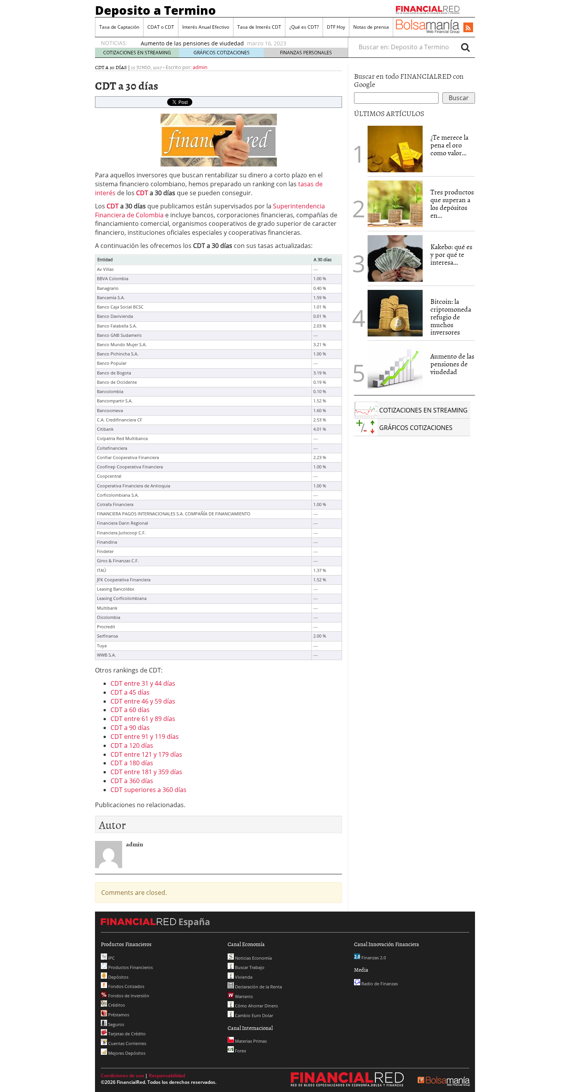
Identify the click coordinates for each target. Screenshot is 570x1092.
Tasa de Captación (119, 27)
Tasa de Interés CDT (259, 27)
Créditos (116, 1005)
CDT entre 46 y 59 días (143, 701)
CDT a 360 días (132, 781)
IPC (111, 958)
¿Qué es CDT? (304, 27)
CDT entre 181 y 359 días (146, 772)
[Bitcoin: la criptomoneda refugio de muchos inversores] (395, 313)
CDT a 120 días (132, 745)
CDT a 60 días (130, 709)
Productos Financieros (130, 967)
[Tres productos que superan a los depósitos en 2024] (395, 203)
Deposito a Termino (155, 10)
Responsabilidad (167, 1075)
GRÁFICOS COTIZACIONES (221, 52)
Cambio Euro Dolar (253, 1015)
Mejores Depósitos (126, 1053)
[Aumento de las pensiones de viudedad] (395, 368)
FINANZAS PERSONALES (306, 52)
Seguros (115, 1024)
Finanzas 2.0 (373, 957)
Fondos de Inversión (128, 995)
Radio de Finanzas (379, 983)
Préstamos (118, 1014)
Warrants (243, 996)
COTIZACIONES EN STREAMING (137, 52)
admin (200, 67)
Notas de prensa (371, 27)
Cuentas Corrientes (126, 1043)
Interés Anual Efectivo (205, 27)
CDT (142, 193)
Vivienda (243, 977)
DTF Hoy (336, 27)
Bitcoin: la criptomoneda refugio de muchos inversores (450, 316)
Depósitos (117, 977)
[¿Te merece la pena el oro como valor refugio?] (395, 149)
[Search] (465, 47)
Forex (240, 1051)
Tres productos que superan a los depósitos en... (452, 203)
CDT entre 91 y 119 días (145, 736)
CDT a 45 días (130, 692)
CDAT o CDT (160, 27)
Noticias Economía (253, 958)
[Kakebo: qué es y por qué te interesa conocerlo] (395, 258)
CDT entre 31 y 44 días (143, 683)
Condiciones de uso (122, 1075)
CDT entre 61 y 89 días (143, 718)
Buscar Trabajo (249, 967)
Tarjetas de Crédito (126, 1034)
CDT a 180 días (132, 763)
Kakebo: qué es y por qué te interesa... (451, 254)
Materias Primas (250, 1041)
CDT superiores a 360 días (149, 789)
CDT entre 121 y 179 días (146, 754)
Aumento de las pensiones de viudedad (193, 43)
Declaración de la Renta (258, 987)
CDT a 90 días (130, 727)
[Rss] (468, 28)
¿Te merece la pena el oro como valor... (449, 145)
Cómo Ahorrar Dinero (256, 1006)
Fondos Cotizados (125, 986)
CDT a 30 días (111, 67)
